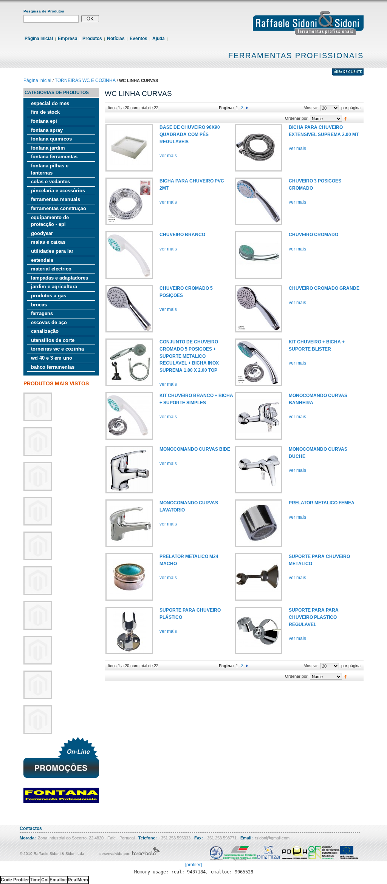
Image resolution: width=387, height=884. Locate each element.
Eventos (138, 38)
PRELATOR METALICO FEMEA (321, 502)
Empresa (67, 38)
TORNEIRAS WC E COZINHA (85, 80)
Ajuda (158, 38)
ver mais (168, 155)
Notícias (116, 38)
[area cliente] (348, 74)
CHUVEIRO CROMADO (313, 234)
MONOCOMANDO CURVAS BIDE (194, 449)
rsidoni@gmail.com (272, 838)
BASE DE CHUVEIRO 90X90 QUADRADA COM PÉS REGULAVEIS (189, 134)
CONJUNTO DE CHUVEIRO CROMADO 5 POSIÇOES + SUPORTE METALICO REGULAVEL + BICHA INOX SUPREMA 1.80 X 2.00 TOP (189, 355)
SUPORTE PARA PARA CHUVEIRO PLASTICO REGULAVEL (314, 617)
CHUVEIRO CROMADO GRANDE (324, 288)
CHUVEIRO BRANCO (182, 234)
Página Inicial (39, 38)
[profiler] (193, 864)
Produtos (92, 38)
